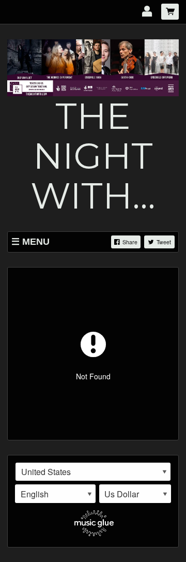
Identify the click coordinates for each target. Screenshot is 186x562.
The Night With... (93, 156)
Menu (36, 241)
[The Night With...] (93, 67)
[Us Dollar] (135, 493)
